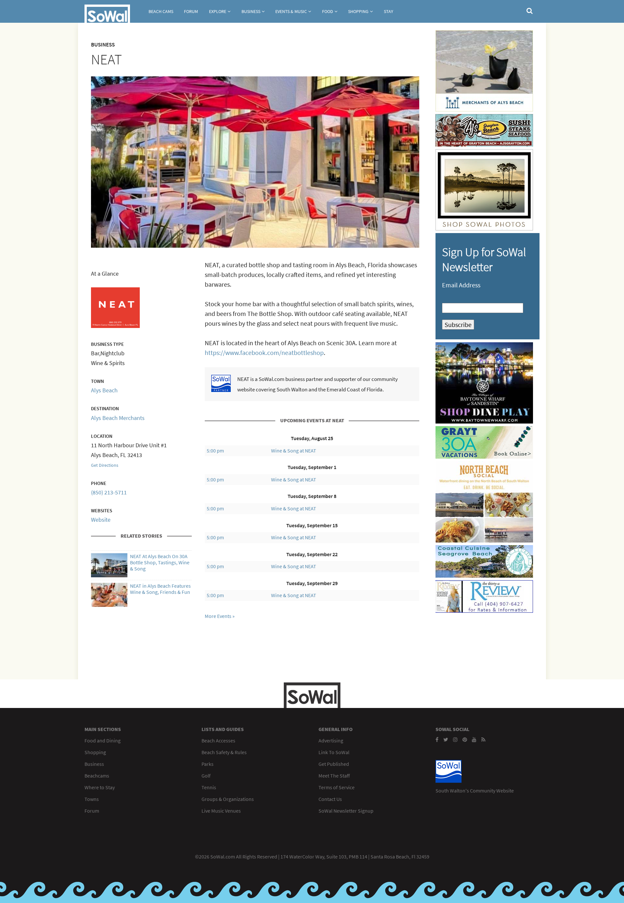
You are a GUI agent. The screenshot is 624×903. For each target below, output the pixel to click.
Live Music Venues (221, 810)
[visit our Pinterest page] (464, 739)
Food (327, 11)
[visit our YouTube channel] (474, 739)
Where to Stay (99, 787)
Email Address (461, 285)
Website (100, 519)
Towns (91, 799)
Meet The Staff (334, 775)
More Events (218, 616)
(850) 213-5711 (109, 492)
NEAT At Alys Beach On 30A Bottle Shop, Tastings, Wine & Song (159, 562)
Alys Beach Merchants (118, 418)
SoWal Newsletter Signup (345, 810)
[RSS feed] (483, 739)
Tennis (209, 787)
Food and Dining (102, 740)
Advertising (330, 740)
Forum (191, 11)
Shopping (358, 11)
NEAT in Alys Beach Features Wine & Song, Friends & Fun (160, 588)
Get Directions (104, 465)
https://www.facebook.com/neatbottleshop (264, 352)
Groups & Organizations (228, 799)
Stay (388, 11)
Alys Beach (104, 390)
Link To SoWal (333, 752)
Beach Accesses (218, 740)
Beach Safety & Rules (224, 752)
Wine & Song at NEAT (293, 450)
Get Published (333, 764)
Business (250, 11)
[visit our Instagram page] (455, 739)
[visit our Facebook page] (437, 739)
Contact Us (330, 799)
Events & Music (291, 11)
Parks (208, 764)
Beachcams (96, 775)
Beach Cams (161, 11)
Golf (206, 775)
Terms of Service (336, 787)
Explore (217, 11)
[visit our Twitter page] (445, 739)
